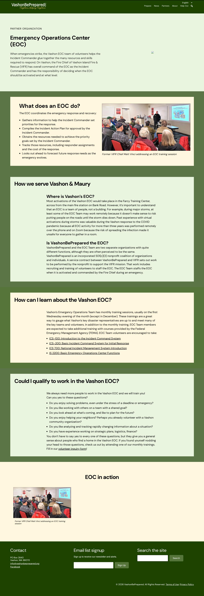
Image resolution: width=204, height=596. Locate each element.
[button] (192, 6)
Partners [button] (165, 6)
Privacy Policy (187, 584)
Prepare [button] (147, 6)
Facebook (15, 566)
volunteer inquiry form (72, 449)
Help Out (184, 6)
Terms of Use (172, 584)
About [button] (174, 6)
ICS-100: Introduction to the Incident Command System (85, 338)
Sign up (122, 565)
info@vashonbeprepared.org (24, 563)
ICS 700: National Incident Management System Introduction (88, 348)
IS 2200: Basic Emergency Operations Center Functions (84, 353)
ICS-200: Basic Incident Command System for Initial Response (89, 343)
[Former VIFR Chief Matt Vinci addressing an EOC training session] (42, 503)
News (156, 6)
